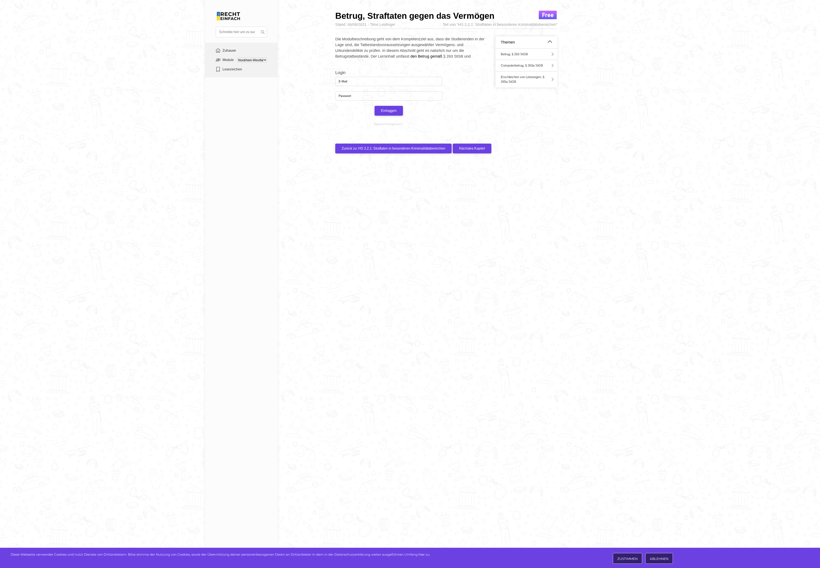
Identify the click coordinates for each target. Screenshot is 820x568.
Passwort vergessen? (388, 124)
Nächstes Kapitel (472, 148)
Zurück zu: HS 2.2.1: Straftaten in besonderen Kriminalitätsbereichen (393, 148)
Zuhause (229, 50)
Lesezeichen (232, 69)
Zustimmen (627, 559)
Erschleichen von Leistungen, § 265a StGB (522, 79)
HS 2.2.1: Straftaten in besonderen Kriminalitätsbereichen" (507, 24)
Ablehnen (659, 559)
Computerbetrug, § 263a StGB (522, 65)
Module (228, 60)
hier (422, 554)
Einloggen (389, 110)
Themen (508, 42)
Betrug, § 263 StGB (514, 54)
